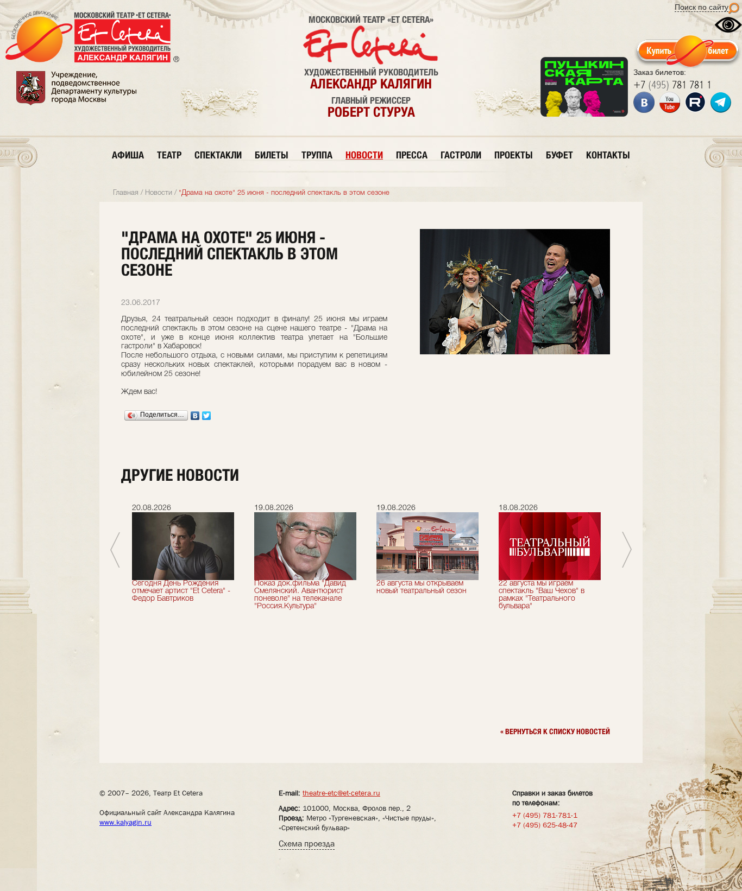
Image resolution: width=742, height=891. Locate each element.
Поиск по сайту (701, 7)
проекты (513, 155)
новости (364, 155)
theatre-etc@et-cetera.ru (341, 793)
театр (169, 155)
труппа (316, 155)
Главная (126, 193)
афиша (128, 155)
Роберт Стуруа (371, 112)
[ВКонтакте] (195, 416)
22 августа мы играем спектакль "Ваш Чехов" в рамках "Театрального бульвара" (541, 595)
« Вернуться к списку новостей (555, 731)
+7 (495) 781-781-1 (544, 815)
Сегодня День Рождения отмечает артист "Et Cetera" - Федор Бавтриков (181, 591)
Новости (158, 193)
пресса (411, 155)
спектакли (218, 155)
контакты (608, 155)
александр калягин (371, 83)
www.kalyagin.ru (125, 822)
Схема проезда (307, 843)
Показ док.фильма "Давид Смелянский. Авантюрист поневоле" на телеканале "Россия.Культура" (300, 595)
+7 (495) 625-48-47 (544, 825)
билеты (271, 155)
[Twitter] (206, 416)
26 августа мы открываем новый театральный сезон (421, 587)
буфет (559, 155)
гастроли (461, 155)
